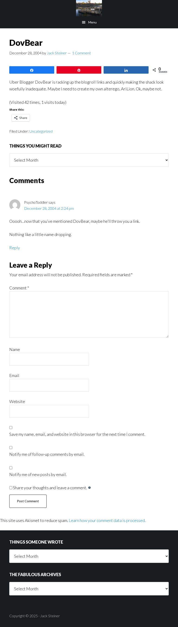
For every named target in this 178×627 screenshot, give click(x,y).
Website (17, 401)
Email (14, 375)
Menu (92, 22)
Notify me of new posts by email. (38, 474)
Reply (14, 247)
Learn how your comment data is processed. (107, 520)
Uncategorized (41, 131)
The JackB (89, 8)
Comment (19, 287)
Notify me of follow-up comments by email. (47, 454)
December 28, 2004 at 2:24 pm (49, 208)
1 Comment (81, 53)
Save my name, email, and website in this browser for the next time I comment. (77, 434)
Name (14, 349)
